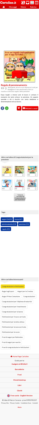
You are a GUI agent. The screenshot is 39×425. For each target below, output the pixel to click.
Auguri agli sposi (8, 291)
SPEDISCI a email (31, 108)
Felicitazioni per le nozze (11, 332)
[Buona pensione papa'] (19, 169)
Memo (23, 7)
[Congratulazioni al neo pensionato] (6, 183)
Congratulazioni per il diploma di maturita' (17, 301)
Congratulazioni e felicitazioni (13, 286)
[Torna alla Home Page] (8, 2)
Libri (19, 385)
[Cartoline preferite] (27, 2)
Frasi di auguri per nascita (11, 342)
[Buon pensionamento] (19, 183)
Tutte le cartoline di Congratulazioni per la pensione (20, 197)
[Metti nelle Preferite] (19, 108)
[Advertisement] (19, 29)
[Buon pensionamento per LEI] (32, 183)
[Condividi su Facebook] (2, 108)
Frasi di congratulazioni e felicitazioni (15, 347)
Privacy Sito (5, 403)
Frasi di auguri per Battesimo (12, 337)
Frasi (20, 375)
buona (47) (18, 219)
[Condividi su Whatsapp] (6, 108)
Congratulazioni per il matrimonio (14, 307)
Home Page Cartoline (20, 356)
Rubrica (33, 7)
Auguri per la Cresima (25, 291)
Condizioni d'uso (26, 403)
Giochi (19, 390)
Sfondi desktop (19, 380)
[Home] (4, 7)
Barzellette (19, 369)
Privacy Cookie (15, 403)
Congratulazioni (29, 296)
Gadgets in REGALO (20, 364)
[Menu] (36, 2)
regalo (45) (6, 229)
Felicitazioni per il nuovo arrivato (14, 317)
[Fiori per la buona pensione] (6, 169)
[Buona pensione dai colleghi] (32, 169)
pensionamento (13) (9, 224)
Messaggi (13, 7)
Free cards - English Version (21, 395)
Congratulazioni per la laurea (12, 312)
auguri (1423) (7, 219)
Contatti (35, 403)
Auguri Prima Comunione (11, 296)
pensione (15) (24, 224)
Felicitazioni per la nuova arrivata (14, 327)
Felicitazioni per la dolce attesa (13, 322)
